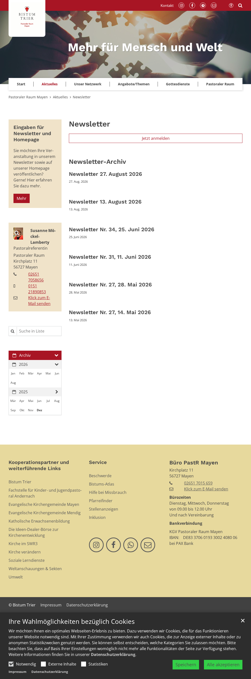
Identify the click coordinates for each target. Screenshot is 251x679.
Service (98, 462)
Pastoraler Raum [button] (220, 84)
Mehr (21, 198)
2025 (23, 392)
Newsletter (82, 97)
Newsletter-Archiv (97, 161)
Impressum (17, 671)
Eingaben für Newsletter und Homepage (32, 133)
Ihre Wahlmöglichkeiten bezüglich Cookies (72, 621)
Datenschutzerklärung (113, 654)
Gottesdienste (178, 84)
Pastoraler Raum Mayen (28, 97)
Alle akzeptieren (223, 664)
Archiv (25, 355)
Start (21, 84)
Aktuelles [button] (50, 84)
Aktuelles (60, 97)
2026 (23, 364)
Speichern (186, 664)
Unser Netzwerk (87, 84)
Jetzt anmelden (156, 138)
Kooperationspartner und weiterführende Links (39, 465)
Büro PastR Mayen (193, 463)
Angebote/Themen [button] (134, 84)
